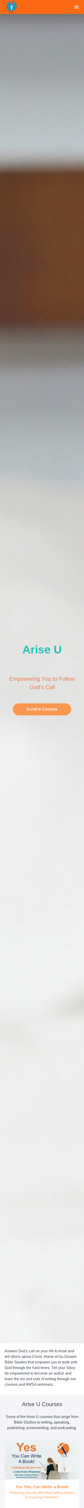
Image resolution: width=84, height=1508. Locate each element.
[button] (76, 7)
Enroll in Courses (42, 709)
